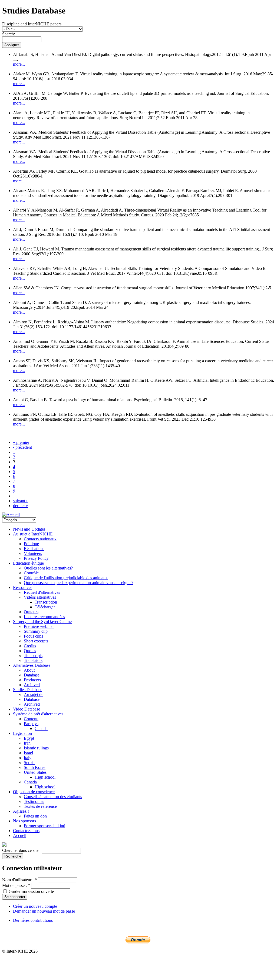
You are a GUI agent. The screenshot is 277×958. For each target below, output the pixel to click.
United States (35, 772)
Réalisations (34, 548)
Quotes (30, 650)
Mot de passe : (16, 885)
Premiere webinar (39, 626)
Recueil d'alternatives (42, 592)
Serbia (29, 762)
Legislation (22, 733)
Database (31, 675)
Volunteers (33, 553)
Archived (32, 684)
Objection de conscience (34, 791)
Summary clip (36, 631)
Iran (27, 743)
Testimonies (34, 801)
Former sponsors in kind (44, 825)
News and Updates (29, 529)
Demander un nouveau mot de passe (44, 911)
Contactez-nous (26, 830)
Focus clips (33, 636)
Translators (33, 660)
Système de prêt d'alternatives (38, 714)
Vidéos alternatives (40, 597)
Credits (30, 646)
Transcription (46, 602)
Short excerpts (36, 641)
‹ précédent (22, 447)
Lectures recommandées (44, 616)
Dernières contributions (33, 920)
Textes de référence (40, 806)
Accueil (19, 835)
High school (45, 777)
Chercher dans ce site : (22, 850)
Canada (41, 728)
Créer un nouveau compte (35, 906)
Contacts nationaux (40, 539)
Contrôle (31, 573)
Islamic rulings (36, 748)
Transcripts (33, 655)
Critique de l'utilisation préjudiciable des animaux (66, 577)
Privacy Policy (36, 558)
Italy (27, 757)
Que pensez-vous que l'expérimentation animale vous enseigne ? (78, 582)
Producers (32, 680)
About (29, 670)
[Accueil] (11, 515)
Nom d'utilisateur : (19, 879)
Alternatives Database (31, 665)
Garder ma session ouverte (31, 891)
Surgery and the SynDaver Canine (42, 621)
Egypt (29, 738)
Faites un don (35, 816)
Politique (31, 543)
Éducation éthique (28, 563)
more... (19, 64)
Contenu (31, 718)
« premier (21, 442)
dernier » (20, 505)
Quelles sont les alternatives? (48, 568)
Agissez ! (21, 811)
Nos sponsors (24, 821)
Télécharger (45, 607)
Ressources (22, 587)
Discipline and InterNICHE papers (31, 24)
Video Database (26, 709)
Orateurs (31, 611)
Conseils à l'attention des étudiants (53, 796)
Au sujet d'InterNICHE (33, 534)
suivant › (20, 500)
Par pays (31, 723)
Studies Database (27, 689)
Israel (28, 753)
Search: (8, 34)
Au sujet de (33, 694)
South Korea (34, 767)
